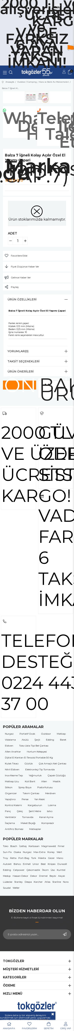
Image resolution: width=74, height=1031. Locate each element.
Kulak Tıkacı (12, 763)
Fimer (61, 846)
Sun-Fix (7, 852)
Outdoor (46, 733)
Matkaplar (35, 829)
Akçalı (61, 875)
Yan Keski (39, 799)
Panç (8, 811)
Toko (5, 846)
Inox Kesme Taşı (14, 775)
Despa (28, 881)
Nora (65, 881)
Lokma (52, 805)
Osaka (17, 852)
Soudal (7, 887)
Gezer (51, 857)
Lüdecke (7, 881)
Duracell (62, 863)
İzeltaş (23, 846)
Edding (50, 739)
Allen (44, 781)
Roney (51, 852)
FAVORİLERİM (29, 1028)
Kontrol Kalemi (13, 805)
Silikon (8, 787)
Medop (7, 875)
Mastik (56, 781)
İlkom (45, 869)
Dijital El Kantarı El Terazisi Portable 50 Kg (29, 757)
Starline (56, 881)
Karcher (38, 881)
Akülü (25, 739)
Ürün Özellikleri (22, 299)
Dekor (33, 875)
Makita (42, 857)
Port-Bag (23, 857)
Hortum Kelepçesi (37, 751)
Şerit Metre (35, 811)
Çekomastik (33, 869)
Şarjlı (37, 739)
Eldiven (9, 745)
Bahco (17, 863)
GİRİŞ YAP (65, 1028)
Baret (63, 739)
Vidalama (10, 739)
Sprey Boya (24, 787)
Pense (25, 799)
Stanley (18, 881)
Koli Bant (30, 781)
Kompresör (47, 823)
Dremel (43, 875)
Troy (5, 857)
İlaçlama (10, 823)
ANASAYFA (9, 1028)
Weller (16, 887)
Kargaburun (35, 805)
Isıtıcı (49, 811)
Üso (53, 869)
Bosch (13, 846)
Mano (60, 857)
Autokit (7, 863)
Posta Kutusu (45, 787)
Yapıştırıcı (10, 799)
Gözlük (28, 763)
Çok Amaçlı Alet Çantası (52, 763)
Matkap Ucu (12, 781)
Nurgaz (9, 733)
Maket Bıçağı (28, 823)
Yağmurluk (35, 775)
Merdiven (50, 793)
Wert (59, 852)
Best (43, 863)
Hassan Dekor (20, 875)
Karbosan (34, 846)
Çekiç (20, 811)
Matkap (61, 733)
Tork (33, 857)
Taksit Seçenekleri (23, 361)
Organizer (11, 793)
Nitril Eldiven (12, 769)
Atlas (47, 881)
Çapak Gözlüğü (57, 775)
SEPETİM (48, 1028)
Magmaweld (48, 846)
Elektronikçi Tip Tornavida (40, 769)
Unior (36, 863)
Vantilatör (10, 817)
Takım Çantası (31, 793)
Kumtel (61, 869)
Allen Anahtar (13, 751)
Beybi (53, 875)
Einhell (27, 863)
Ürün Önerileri (20, 371)
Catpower (18, 869)
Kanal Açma (46, 817)
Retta (13, 857)
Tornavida (27, 817)
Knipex (51, 863)
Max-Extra (39, 852)
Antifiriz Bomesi (14, 829)
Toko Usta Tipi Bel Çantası (33, 745)
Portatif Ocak (27, 733)
